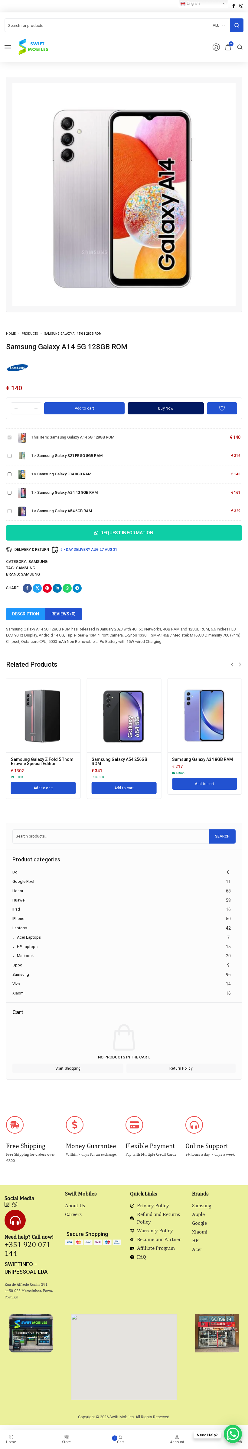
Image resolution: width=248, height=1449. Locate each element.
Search (222, 836)
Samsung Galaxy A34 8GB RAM (202, 759)
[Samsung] (17, 367)
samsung (25, 568)
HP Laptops (27, 946)
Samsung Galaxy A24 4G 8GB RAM (67, 492)
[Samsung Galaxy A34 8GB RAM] (204, 715)
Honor (17, 891)
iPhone (18, 918)
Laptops (19, 928)
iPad (16, 909)
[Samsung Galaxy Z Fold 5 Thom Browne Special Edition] (43, 715)
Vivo (16, 983)
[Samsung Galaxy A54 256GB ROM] (124, 715)
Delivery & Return (32, 549)
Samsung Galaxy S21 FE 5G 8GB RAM (70, 455)
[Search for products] (236, 25)
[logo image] (33, 46)
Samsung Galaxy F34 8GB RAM (64, 474)
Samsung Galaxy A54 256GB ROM (119, 761)
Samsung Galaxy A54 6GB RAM (64, 511)
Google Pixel (23, 881)
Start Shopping (67, 1068)
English (192, 3)
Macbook (25, 955)
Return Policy (181, 1068)
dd (15, 872)
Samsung (37, 561)
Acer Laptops (29, 937)
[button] (232, 664)
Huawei (18, 900)
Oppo (17, 965)
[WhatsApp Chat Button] (233, 1434)
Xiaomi (18, 993)
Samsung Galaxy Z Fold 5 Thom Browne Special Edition (42, 761)
